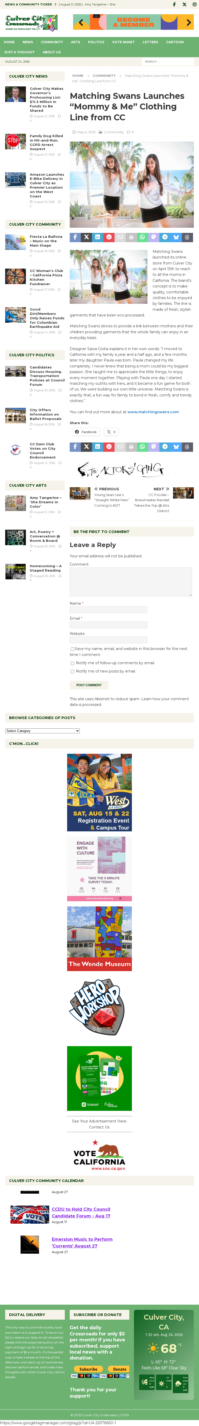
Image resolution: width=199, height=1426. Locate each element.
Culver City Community (35, 224)
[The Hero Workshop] (99, 1038)
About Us (52, 52)
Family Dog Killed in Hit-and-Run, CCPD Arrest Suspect (46, 142)
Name (76, 603)
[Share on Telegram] (164, 237)
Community (52, 42)
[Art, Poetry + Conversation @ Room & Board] (15, 537)
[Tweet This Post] (86, 237)
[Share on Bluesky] (176, 237)
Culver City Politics (31, 355)
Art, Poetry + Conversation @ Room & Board (45, 536)
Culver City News (28, 76)
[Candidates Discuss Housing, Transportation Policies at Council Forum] (15, 373)
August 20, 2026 (44, 390)
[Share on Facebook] (75, 237)
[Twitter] (184, 4)
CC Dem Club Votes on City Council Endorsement (43, 450)
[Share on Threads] (187, 237)
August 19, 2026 (44, 202)
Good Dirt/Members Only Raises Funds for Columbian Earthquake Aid (47, 318)
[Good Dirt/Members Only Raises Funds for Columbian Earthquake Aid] (15, 315)
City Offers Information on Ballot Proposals (46, 414)
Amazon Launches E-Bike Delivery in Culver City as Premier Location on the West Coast (47, 185)
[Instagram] (194, 4)
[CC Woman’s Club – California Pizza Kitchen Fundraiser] (15, 276)
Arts (75, 42)
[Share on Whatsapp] (142, 237)
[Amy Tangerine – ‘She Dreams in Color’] (15, 503)
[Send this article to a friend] (120, 237)
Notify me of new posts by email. (106, 671)
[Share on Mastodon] (153, 237)
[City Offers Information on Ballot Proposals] (15, 415)
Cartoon (175, 42)
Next (187, 23)
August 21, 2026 (44, 116)
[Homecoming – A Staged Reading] (15, 571)
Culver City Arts (28, 485)
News (28, 42)
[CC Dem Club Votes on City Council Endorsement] (15, 449)
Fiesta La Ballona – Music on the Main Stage (46, 240)
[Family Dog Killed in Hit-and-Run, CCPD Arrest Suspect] (15, 141)
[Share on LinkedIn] (97, 237)
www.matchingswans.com (152, 412)
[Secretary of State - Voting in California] (99, 1167)
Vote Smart (123, 42)
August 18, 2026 (44, 424)
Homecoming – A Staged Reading (46, 568)
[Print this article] (131, 237)
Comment (79, 564)
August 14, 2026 (44, 332)
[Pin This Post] (109, 237)
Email (75, 618)
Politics (96, 42)
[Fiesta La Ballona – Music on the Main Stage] (15, 242)
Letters (150, 42)
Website (77, 633)
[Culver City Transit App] (99, 1108)
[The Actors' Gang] (132, 475)
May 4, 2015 (86, 132)
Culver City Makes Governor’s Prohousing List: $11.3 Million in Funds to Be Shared (46, 99)
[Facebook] (174, 4)
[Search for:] (168, 61)
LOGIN (123, 1415)
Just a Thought (19, 52)
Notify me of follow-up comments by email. (115, 663)
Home (9, 42)
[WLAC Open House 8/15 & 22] (99, 828)
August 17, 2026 (44, 289)
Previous (79, 23)
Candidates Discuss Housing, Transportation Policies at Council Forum (47, 376)
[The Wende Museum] (99, 968)
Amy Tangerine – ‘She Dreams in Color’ (45, 502)
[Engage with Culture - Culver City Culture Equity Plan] (99, 898)
